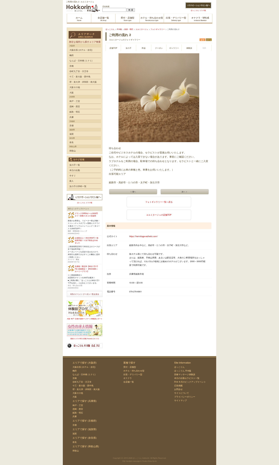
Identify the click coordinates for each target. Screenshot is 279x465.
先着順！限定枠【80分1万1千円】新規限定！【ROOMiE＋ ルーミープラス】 (86, 268)
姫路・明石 (74, 111)
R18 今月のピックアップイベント (190, 381)
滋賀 (71, 133)
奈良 (71, 142)
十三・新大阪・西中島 (79, 76)
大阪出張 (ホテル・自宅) (80, 49)
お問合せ (178, 389)
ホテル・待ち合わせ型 (133, 370)
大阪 (71, 92)
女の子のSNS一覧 (77, 186)
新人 (71, 180)
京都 (71, 125)
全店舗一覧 (128, 381)
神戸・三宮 (74, 101)
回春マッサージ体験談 (184, 374)
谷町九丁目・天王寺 (78, 71)
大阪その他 (74, 87)
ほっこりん (179, 366)
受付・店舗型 (129, 366)
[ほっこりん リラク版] (198, 5)
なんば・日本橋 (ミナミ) (80, 60)
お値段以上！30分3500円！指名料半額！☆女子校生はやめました (86, 240)
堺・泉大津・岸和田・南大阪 (83, 81)
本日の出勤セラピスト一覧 (186, 378)
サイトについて (181, 392)
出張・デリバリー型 (132, 374)
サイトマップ (180, 400)
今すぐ (72, 175)
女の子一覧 (74, 164)
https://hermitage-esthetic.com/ (143, 236)
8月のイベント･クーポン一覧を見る (84, 294)
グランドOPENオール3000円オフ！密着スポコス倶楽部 (86, 214)
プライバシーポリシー (184, 396)
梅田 (71, 55)
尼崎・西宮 (74, 106)
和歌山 (72, 150)
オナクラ (127, 378)
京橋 (71, 65)
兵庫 (71, 117)
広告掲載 (178, 385)
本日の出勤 (74, 170)
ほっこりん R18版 (182, 370)
